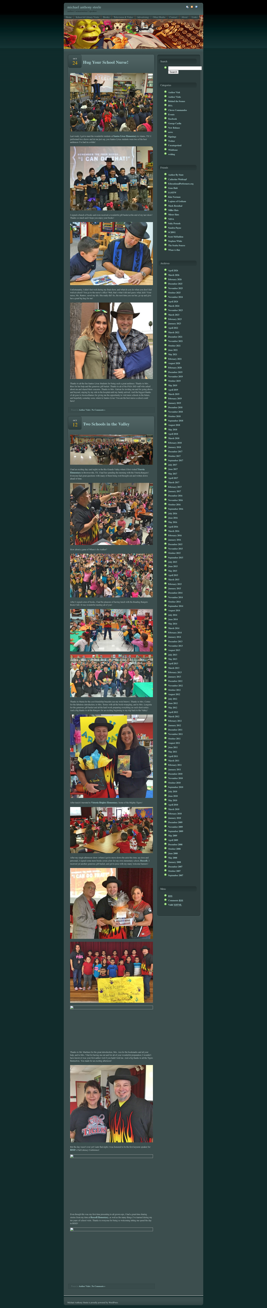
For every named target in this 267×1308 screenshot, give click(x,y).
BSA (170, 105)
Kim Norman (174, 196)
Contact (173, 17)
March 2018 (173, 438)
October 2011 (174, 738)
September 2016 (175, 508)
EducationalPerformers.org (180, 183)
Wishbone (173, 149)
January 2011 (174, 769)
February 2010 (175, 813)
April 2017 (173, 478)
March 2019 (173, 394)
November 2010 (175, 778)
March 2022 (173, 332)
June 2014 (173, 619)
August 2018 (174, 425)
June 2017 (173, 469)
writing (171, 154)
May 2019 (172, 385)
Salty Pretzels (174, 223)
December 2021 (175, 336)
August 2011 (174, 743)
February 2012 (175, 720)
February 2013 (175, 672)
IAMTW (172, 192)
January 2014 (174, 636)
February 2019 (175, 398)
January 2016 (174, 539)
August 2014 (174, 610)
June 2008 (173, 853)
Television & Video (123, 17)
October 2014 (174, 601)
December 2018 (175, 407)
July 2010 (172, 791)
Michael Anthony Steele (84, 7)
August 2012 (174, 694)
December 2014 (175, 592)
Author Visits (84, 409)
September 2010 (175, 787)
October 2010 (174, 782)
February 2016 (175, 535)
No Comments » (98, 409)
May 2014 (172, 623)
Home (69, 17)
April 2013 (173, 663)
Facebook (172, 118)
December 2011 (175, 729)
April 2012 (173, 712)
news (170, 132)
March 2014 (173, 628)
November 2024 (175, 297)
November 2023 (175, 310)
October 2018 (174, 416)
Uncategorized (174, 145)
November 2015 (175, 548)
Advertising (143, 17)
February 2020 (175, 367)
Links (194, 17)
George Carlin (174, 123)
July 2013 (172, 654)
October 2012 (174, 689)
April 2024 (173, 301)
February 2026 (175, 279)
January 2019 (174, 403)
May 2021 (172, 354)
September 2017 (175, 460)
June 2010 (173, 796)
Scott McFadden (175, 236)
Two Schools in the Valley (106, 424)
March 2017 (173, 482)
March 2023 (173, 314)
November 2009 (175, 826)
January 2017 (174, 491)
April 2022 (173, 327)
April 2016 (173, 526)
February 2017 (175, 486)
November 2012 (175, 685)
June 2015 (173, 566)
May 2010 (172, 800)
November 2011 (175, 734)
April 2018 (173, 433)
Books (106, 17)
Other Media (159, 17)
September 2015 (175, 557)
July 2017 (172, 464)
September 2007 (175, 875)
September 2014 (175, 606)
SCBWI (171, 232)
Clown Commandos (177, 110)
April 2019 (173, 389)
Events (171, 114)
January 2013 (174, 676)
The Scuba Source (176, 245)
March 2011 (173, 760)
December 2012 (175, 681)
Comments (175, 900)
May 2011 (172, 751)
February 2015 (175, 584)
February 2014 (175, 632)
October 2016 (174, 504)
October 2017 (174, 456)
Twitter (171, 141)
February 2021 (175, 358)
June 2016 (173, 517)
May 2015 (172, 570)
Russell (143, 860)
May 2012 (172, 707)
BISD (72, 1149)
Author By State (175, 174)
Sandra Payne (174, 227)
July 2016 (172, 513)
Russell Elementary (99, 1217)
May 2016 (172, 522)
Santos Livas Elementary (125, 136)
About (184, 17)
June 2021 (173, 350)
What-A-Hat (174, 250)
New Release (174, 127)
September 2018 (175, 420)
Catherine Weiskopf (177, 179)
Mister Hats (173, 214)
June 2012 (173, 703)
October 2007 (174, 871)
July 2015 (172, 561)
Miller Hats (173, 210)
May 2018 (172, 429)
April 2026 (173, 270)
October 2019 (174, 380)
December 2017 (175, 451)
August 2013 (174, 650)
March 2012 (173, 716)
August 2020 (174, 363)
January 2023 (174, 323)
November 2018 (175, 411)
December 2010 (175, 773)
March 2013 (173, 668)
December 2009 (175, 822)
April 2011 (173, 756)
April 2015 (173, 575)
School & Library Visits (87, 17)
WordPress (113, 1302)
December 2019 (175, 372)
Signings (172, 136)
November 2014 (175, 597)
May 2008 (172, 857)
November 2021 (175, 341)
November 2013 (175, 645)
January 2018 (174, 447)
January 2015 (174, 588)
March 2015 (173, 579)
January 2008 (174, 862)
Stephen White (175, 241)
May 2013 (172, 659)
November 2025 (175, 288)
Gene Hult (173, 188)
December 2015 (175, 544)
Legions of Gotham (177, 201)
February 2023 (175, 319)
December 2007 (175, 866)
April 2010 (173, 804)
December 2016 (175, 495)
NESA (171, 219)
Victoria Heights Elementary (104, 802)
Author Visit (174, 92)
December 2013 (175, 641)
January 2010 (174, 818)
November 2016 (175, 500)
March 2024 (173, 305)
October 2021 (174, 345)
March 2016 (173, 531)
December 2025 (175, 283)
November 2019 (175, 376)
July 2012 (172, 698)
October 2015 (174, 553)
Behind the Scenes (176, 101)
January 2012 (174, 725)
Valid (175, 904)
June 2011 (173, 747)
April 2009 (173, 840)
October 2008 (174, 848)
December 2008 (175, 844)
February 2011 (175, 764)
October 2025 (174, 292)
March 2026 (173, 275)
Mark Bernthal (175, 205)
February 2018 (175, 442)
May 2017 (172, 473)
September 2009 (175, 831)
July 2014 (172, 615)
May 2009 (172, 835)
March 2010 (173, 809)
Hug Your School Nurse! (105, 62)
